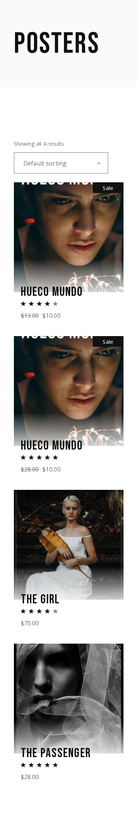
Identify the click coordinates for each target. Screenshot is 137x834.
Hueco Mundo (52, 292)
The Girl (40, 599)
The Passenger (56, 753)
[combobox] (61, 163)
